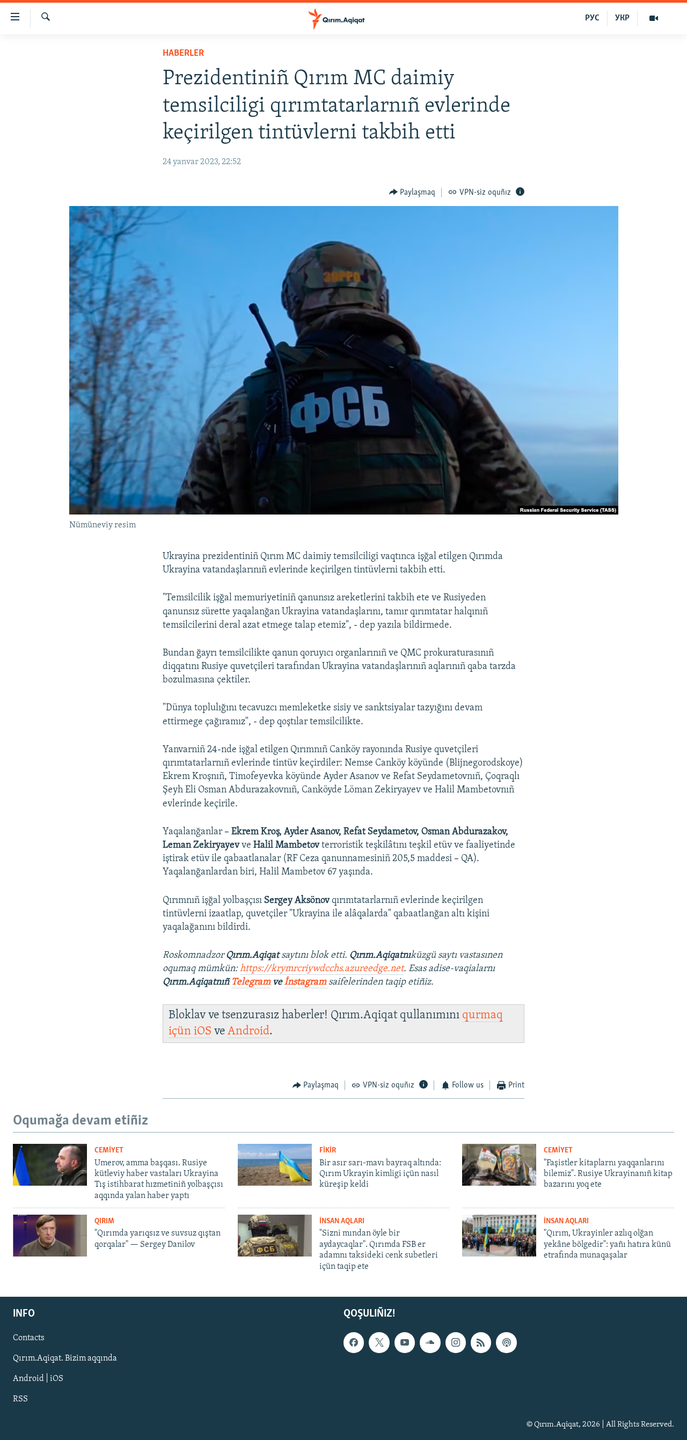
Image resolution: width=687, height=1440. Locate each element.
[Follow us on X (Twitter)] (379, 1342)
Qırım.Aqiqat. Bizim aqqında (65, 1358)
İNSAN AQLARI (341, 1221)
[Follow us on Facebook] (354, 1342)
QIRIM (104, 1221)
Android (248, 1031)
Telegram (251, 982)
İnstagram (306, 982)
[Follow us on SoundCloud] (430, 1342)
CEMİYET (108, 1151)
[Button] (412, 193)
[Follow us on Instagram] (455, 1342)
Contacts (29, 1338)
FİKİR (327, 1151)
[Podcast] (506, 1342)
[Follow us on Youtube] (404, 1342)
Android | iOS (38, 1379)
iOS (202, 1031)
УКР (622, 18)
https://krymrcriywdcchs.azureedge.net (322, 969)
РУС (592, 18)
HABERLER (183, 53)
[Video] (654, 18)
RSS (20, 1399)
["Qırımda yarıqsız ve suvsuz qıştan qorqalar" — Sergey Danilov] (50, 1236)
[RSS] (481, 1342)
